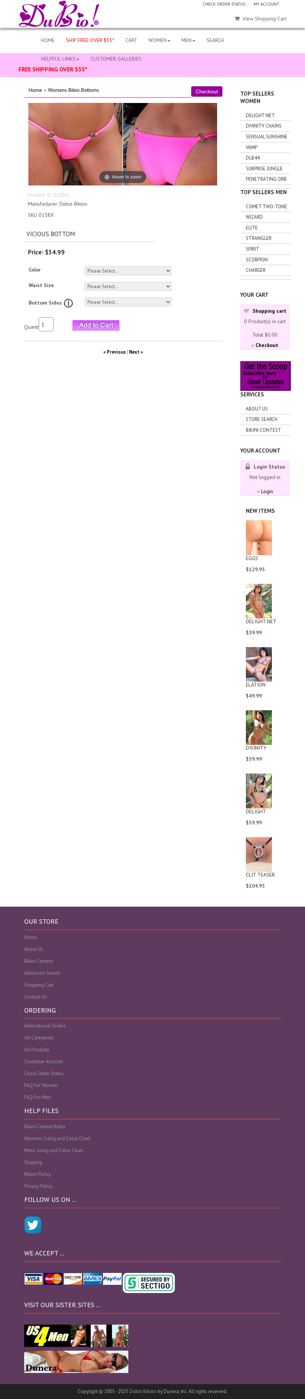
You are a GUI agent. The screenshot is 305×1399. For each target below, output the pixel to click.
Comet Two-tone (266, 206)
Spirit (252, 249)
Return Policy (37, 1174)
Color (35, 269)
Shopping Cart (39, 985)
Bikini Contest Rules (44, 1126)
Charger (256, 270)
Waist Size (41, 285)
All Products (36, 1049)
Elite (252, 228)
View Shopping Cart (264, 18)
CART (131, 40)
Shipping (33, 1162)
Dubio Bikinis (143, 1391)
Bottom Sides (45, 302)
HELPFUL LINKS (58, 58)
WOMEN (157, 40)
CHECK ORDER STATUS (224, 4)
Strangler (259, 238)
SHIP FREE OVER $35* (90, 40)
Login (267, 491)
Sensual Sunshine (267, 137)
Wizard (254, 217)
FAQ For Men (37, 1097)
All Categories (39, 1038)
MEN (187, 40)
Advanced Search (42, 973)
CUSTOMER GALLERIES (116, 58)
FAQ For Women (41, 1085)
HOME (48, 40)
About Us (257, 409)
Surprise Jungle (264, 168)
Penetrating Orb (266, 179)
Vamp (251, 147)
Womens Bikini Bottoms (73, 90)
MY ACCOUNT (266, 4)
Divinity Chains (264, 126)
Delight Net (260, 115)
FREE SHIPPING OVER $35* (53, 69)
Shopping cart (269, 311)
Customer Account (43, 1061)
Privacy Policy (38, 1186)
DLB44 (253, 158)
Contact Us (35, 997)
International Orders (45, 1026)
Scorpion (257, 260)
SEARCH (215, 40)
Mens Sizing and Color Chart (53, 1150)
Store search (261, 419)
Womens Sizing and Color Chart (57, 1138)
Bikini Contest (263, 430)
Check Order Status (44, 1073)
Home (35, 90)
